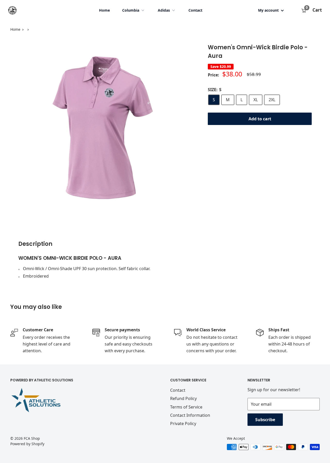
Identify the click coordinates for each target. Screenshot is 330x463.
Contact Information (190, 415)
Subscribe (265, 419)
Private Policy (183, 423)
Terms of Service (186, 407)
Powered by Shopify (27, 443)
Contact (195, 10)
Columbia (130, 10)
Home (104, 10)
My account (269, 10)
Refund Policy (183, 398)
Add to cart (260, 119)
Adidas (164, 10)
